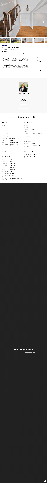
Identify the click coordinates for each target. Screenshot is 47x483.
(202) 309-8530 (23, 100)
